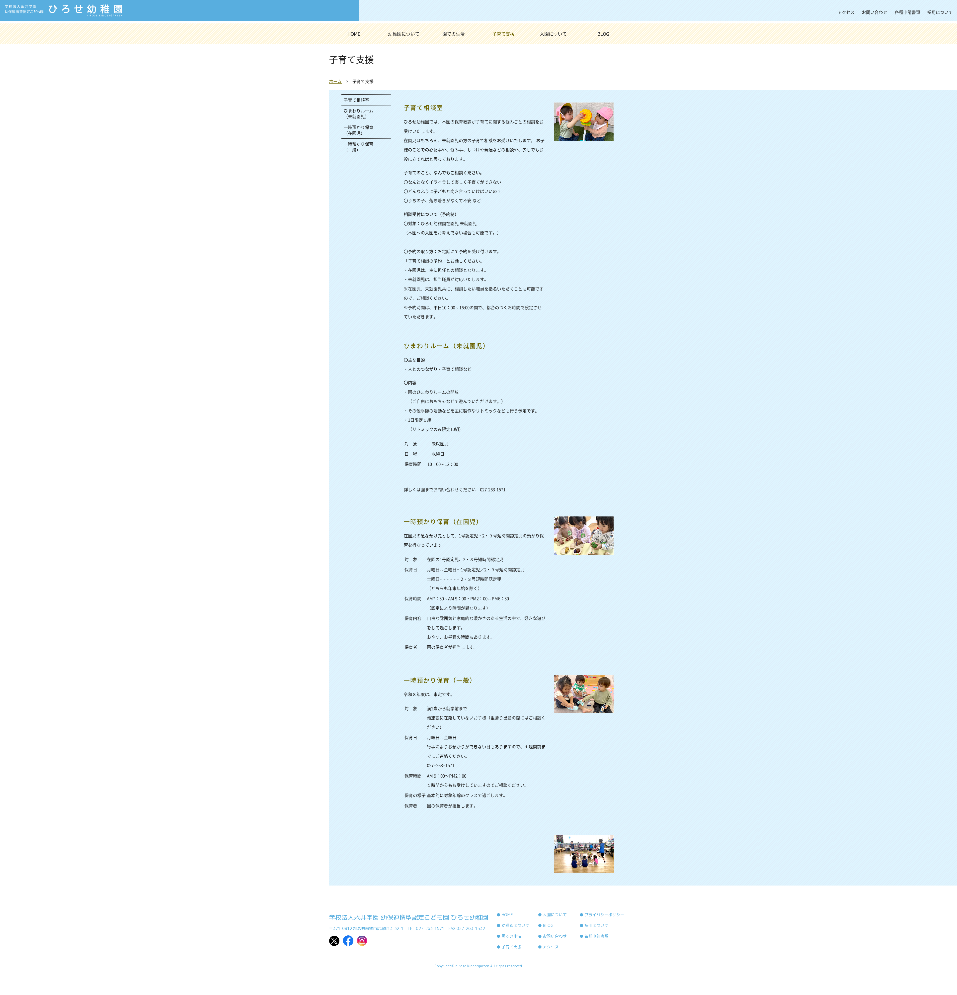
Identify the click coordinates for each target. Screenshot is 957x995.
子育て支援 (503, 33)
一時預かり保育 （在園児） (358, 130)
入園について (553, 33)
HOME (353, 33)
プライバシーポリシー (604, 914)
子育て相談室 (356, 100)
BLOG (603, 33)
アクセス (846, 12)
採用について (940, 12)
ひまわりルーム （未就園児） (358, 113)
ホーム (335, 81)
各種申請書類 (907, 12)
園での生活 (453, 33)
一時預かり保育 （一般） (358, 147)
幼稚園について (403, 33)
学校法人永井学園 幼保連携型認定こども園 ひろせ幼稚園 (408, 917)
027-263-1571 (492, 489)
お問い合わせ (874, 12)
